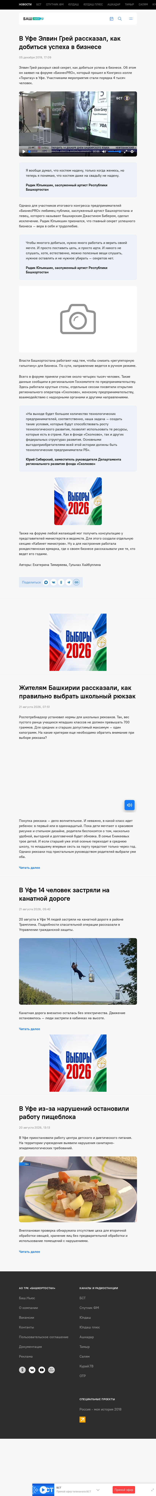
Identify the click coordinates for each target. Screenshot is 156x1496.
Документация (30, 1347)
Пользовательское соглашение (43, 1337)
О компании (28, 1308)
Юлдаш (73, 4)
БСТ (38, 4)
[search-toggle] (120, 19)
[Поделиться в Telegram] (68, 582)
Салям (143, 4)
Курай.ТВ (86, 1366)
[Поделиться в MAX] (46, 582)
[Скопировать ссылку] (76, 582)
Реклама (26, 1356)
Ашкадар (113, 4)
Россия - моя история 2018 (101, 1409)
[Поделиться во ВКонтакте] (53, 582)
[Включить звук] (129, 805)
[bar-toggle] (131, 19)
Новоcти (25, 4)
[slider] (59, 151)
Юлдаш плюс (93, 4)
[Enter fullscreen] (152, 1490)
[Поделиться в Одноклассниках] (61, 582)
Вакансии (26, 1317)
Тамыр (129, 4)
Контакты (26, 1327)
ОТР (83, 1376)
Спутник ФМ (55, 4)
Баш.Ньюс (27, 1298)
